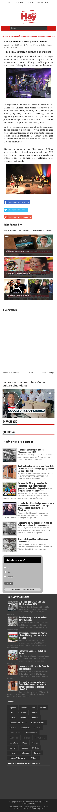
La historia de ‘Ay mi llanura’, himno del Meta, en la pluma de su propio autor (34, 524)
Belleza (43, 708)
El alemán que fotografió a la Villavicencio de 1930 (30, 451)
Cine (11, 713)
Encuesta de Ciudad (18, 723)
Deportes (34, 718)
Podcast (24, 748)
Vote (9, 583)
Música (6, 48)
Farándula (25, 728)
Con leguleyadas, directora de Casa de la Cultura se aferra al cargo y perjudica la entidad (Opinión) (35, 468)
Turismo (37, 753)
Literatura (14, 743)
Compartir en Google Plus (20, 217)
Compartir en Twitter (17, 210)
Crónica (34, 713)
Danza (23, 718)
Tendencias (24, 753)
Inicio (10, 2)
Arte (33, 708)
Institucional (40, 738)
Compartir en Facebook (19, 202)
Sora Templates (22, 809)
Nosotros (19, 2)
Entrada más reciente (11, 373)
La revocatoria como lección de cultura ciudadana (24, 384)
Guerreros (14, 738)
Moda (24, 743)
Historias (26, 738)
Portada (14, 48)
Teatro (12, 753)
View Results (15, 589)
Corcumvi (22, 713)
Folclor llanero (46, 45)
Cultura (13, 718)
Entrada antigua (48, 373)
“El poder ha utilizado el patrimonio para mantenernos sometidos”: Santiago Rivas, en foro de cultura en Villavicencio (35, 506)
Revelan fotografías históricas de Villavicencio (32, 540)
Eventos (36, 45)
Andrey (24, 708)
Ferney (37, 728)
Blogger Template (36, 809)
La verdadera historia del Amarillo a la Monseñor (34, 667)
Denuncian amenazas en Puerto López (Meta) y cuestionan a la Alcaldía (33, 635)
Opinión (13, 748)
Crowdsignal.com (28, 589)
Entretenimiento (38, 723)
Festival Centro (43, 2)
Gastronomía (31, 733)
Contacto (30, 2)
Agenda (29, 45)
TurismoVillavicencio (18, 758)
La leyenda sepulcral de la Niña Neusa (32, 652)
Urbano (34, 758)
